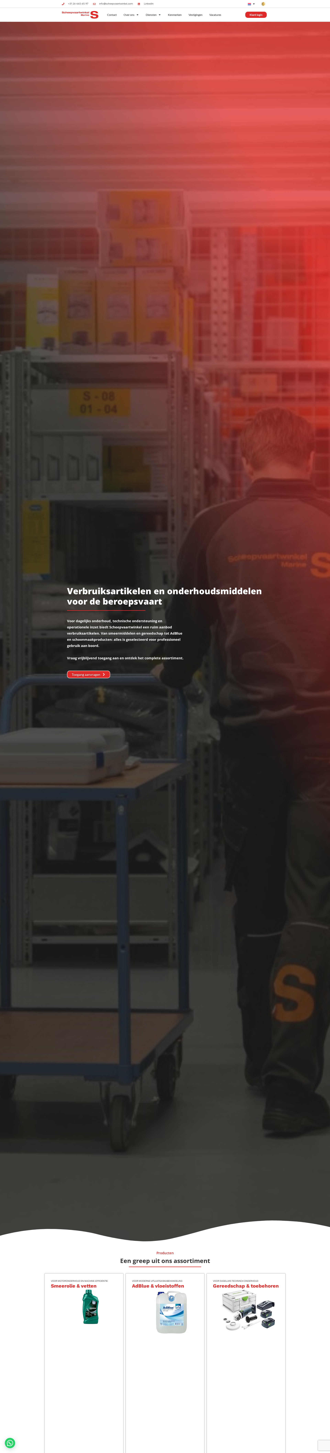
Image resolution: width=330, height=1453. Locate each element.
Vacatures (215, 14)
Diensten (151, 14)
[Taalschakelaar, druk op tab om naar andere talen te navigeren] (251, 4)
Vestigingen (195, 14)
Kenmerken (175, 14)
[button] (10, 1443)
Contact (112, 14)
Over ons (129, 14)
